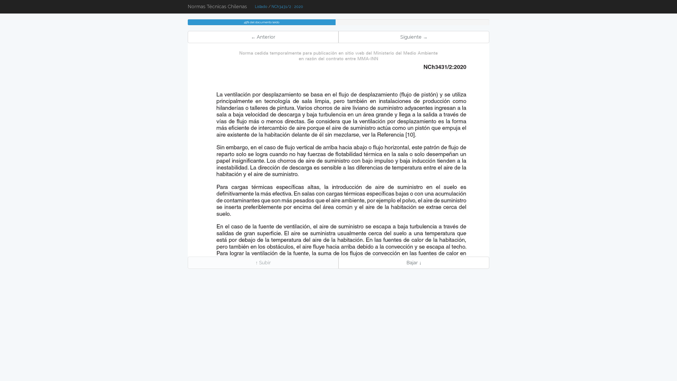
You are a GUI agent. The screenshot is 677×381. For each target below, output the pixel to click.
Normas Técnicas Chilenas (217, 6)
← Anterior (263, 37)
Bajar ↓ (414, 262)
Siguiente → (414, 37)
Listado (261, 6)
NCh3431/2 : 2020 (287, 6)
